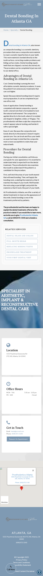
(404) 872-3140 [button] (17, 434)
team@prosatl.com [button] (17, 431)
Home (5, 30)
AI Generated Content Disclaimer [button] (21, 571)
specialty (14, 30)
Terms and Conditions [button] (21, 562)
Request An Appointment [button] (18, 439)
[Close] (33, 470)
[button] (17, 3)
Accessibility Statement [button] (21, 565)
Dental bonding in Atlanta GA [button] (16, 45)
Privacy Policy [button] (21, 560)
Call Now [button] (11, 569)
